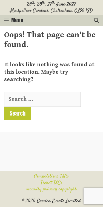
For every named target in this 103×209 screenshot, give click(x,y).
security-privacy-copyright (51, 189)
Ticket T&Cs (51, 183)
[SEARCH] (96, 20)
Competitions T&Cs (51, 176)
